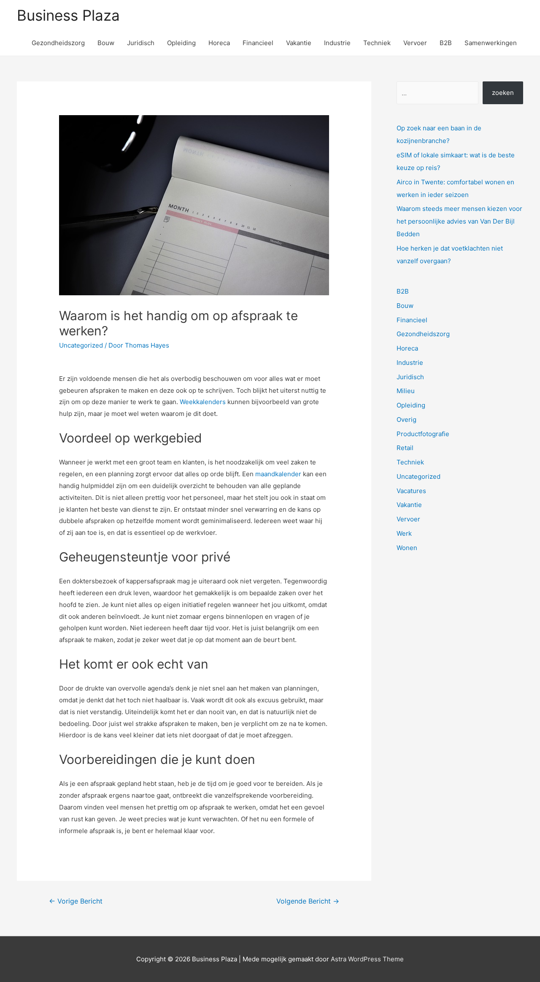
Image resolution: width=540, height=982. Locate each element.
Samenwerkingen (490, 43)
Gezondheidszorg (58, 43)
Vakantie (298, 43)
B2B (446, 43)
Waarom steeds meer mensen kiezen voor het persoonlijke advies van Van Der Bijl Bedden (459, 221)
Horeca (219, 43)
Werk (404, 533)
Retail (405, 448)
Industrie (337, 43)
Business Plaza (68, 15)
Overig (406, 419)
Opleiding (181, 43)
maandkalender (278, 474)
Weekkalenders (203, 402)
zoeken (503, 93)
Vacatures (411, 491)
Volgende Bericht (307, 901)
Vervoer (415, 43)
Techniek (377, 43)
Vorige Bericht (76, 901)
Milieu (406, 391)
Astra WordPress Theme (367, 959)
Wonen (407, 548)
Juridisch (140, 43)
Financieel (258, 43)
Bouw (105, 43)
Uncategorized (81, 345)
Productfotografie (423, 434)
